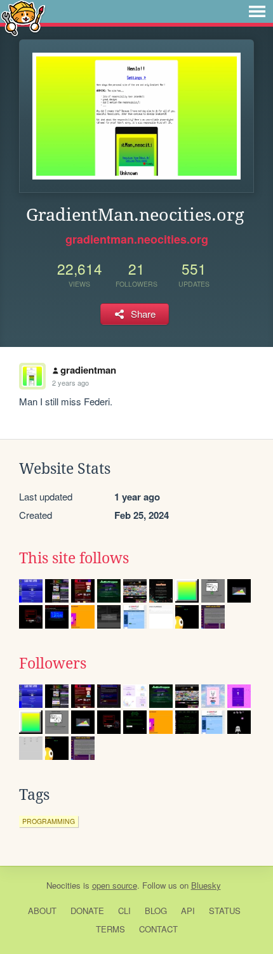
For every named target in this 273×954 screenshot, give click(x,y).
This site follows (74, 558)
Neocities (63, 885)
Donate (87, 911)
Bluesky (206, 885)
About (42, 911)
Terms (110, 929)
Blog (156, 911)
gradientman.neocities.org (136, 239)
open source (114, 885)
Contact (158, 929)
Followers (52, 663)
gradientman (88, 370)
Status (225, 911)
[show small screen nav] (257, 11)
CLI (124, 911)
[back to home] (23, 17)
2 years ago (70, 382)
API (188, 911)
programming (48, 821)
